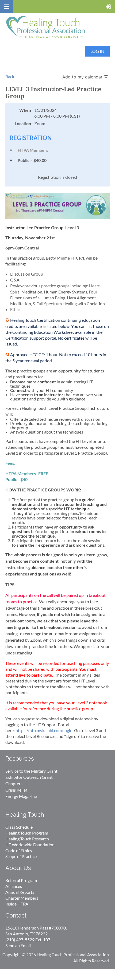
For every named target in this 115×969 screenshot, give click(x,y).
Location (23, 123)
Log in (97, 51)
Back (9, 76)
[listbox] (86, 77)
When (25, 110)
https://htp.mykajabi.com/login (44, 730)
